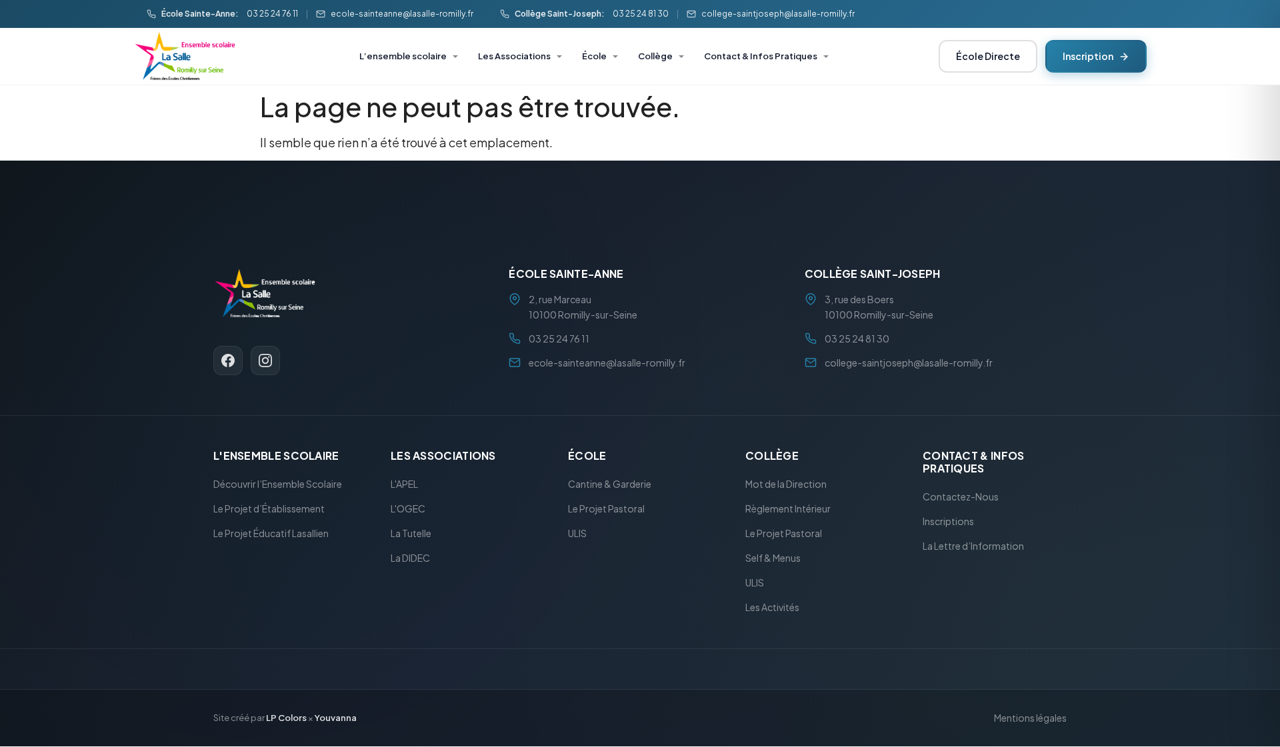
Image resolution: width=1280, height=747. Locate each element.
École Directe (988, 56)
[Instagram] (265, 360)
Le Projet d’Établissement (269, 509)
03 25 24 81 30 (641, 14)
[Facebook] (228, 360)
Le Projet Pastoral (606, 509)
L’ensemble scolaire (403, 56)
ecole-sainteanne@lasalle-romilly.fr (402, 14)
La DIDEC (410, 558)
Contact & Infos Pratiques (760, 56)
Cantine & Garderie (609, 484)
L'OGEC (408, 509)
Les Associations (514, 56)
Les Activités (772, 608)
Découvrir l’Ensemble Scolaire (277, 484)
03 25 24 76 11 (272, 14)
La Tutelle (411, 534)
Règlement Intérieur (788, 509)
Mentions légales (1030, 718)
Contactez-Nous (961, 497)
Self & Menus (773, 558)
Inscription (1088, 56)
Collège (655, 56)
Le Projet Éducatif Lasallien (271, 534)
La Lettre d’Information (973, 546)
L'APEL (404, 484)
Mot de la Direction (786, 484)
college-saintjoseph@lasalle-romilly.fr (778, 14)
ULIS (577, 534)
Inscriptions (948, 522)
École (594, 56)
